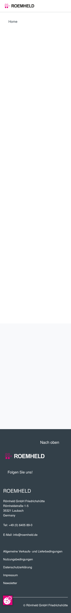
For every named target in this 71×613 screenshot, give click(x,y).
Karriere (55, 363)
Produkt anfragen (38, 237)
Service (57, 389)
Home (12, 21)
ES (25, 155)
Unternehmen (48, 337)
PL (6, 164)
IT (43, 155)
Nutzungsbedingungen (18, 559)
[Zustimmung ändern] (7, 600)
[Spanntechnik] (19, 6)
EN (16, 155)
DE (7, 155)
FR (34, 155)
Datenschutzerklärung (17, 567)
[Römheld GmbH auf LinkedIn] (50, 472)
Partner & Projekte (40, 350)
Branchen (54, 376)
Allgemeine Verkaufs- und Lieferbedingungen (32, 551)
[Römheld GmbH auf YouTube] (41, 472)
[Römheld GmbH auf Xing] (58, 472)
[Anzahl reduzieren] (46, 226)
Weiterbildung (47, 402)
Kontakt (56, 415)
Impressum (10, 575)
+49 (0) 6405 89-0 (20, 525)
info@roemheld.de (25, 535)
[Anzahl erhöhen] (65, 226)
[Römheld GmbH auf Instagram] (65, 472)
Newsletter (10, 583)
